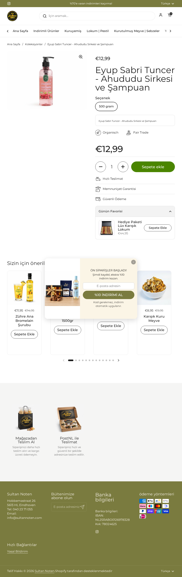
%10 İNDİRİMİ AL (109, 295)
